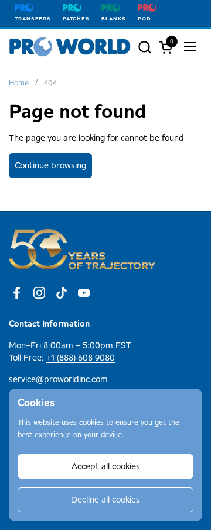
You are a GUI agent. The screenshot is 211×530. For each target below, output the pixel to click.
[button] (144, 47)
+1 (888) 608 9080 (80, 357)
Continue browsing (50, 165)
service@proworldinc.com (58, 379)
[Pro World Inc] (70, 46)
